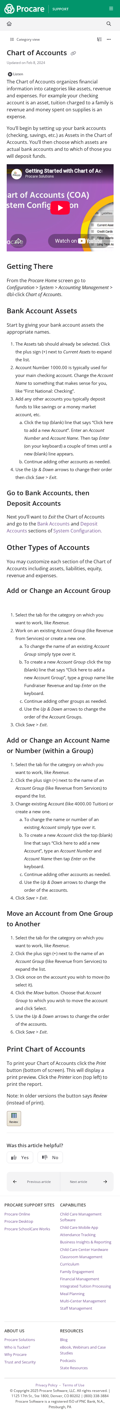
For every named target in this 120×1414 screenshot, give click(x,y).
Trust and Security (20, 1362)
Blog (64, 1339)
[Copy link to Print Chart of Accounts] (94, 1049)
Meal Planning (72, 1293)
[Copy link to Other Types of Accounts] (98, 548)
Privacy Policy (46, 1385)
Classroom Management (81, 1256)
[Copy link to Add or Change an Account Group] (15, 601)
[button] (33, 1181)
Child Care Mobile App (79, 1227)
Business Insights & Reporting (85, 1242)
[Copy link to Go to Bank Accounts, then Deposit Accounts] (70, 504)
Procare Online (17, 1214)
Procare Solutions (19, 1339)
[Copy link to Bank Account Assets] (86, 311)
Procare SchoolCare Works (27, 1228)
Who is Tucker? (17, 1347)
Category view (28, 39)
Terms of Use (73, 1385)
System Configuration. (77, 531)
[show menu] (111, 8)
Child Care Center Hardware (84, 1249)
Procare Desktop (18, 1221)
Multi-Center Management (83, 1301)
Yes (25, 1157)
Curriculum (69, 1264)
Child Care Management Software (81, 1216)
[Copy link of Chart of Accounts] (73, 53)
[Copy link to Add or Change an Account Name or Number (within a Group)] (102, 751)
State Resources (74, 1367)
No (55, 1157)
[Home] (35, 9)
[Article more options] (109, 39)
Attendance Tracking (78, 1234)
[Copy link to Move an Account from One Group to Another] (49, 924)
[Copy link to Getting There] (62, 266)
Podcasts (68, 1360)
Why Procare (15, 1354)
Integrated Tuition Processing (85, 1286)
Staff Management (76, 1308)
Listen (18, 73)
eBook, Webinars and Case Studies (83, 1350)
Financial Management (79, 1278)
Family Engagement (77, 1271)
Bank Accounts (53, 524)
